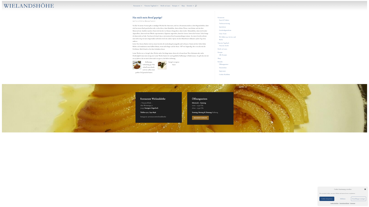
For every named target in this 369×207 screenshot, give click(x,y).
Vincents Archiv (224, 46)
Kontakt (189, 6)
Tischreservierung (224, 23)
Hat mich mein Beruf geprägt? (147, 17)
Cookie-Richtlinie (334, 203)
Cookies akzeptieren (326, 199)
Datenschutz (222, 68)
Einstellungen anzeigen (358, 199)
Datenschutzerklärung (344, 203)
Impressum (352, 203)
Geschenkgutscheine (225, 30)
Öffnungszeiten (223, 64)
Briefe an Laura (165, 6)
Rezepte (174, 6)
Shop (183, 6)
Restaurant (136, 6)
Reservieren (200, 118)
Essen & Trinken (224, 20)
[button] (365, 189)
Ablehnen (342, 199)
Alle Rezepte (223, 55)
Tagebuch (152, 21)
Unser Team (222, 34)
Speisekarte (222, 27)
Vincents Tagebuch (150, 6)
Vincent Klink (138, 21)
